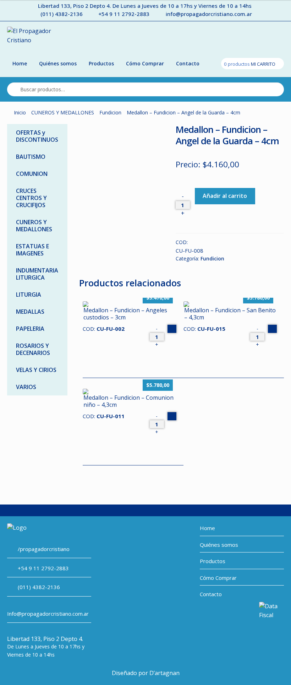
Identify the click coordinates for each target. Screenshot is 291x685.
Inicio (20, 112)
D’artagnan (164, 673)
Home (19, 63)
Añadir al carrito (225, 196)
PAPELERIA (30, 329)
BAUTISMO (30, 157)
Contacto (187, 63)
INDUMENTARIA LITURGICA (37, 273)
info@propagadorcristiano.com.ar (209, 13)
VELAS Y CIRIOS (36, 370)
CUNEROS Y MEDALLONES (62, 112)
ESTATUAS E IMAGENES (32, 249)
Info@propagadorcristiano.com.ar (48, 613)
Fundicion (110, 112)
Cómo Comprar (145, 63)
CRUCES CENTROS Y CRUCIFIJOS (31, 198)
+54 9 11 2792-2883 (123, 13)
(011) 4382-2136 (61, 13)
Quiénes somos (58, 63)
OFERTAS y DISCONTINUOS (37, 136)
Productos (101, 63)
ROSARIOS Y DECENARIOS (33, 349)
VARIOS (26, 387)
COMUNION (32, 174)
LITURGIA (28, 294)
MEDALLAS (30, 311)
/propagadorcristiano (44, 548)
